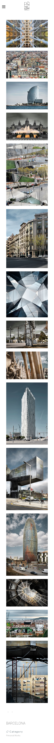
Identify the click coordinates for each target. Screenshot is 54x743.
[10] (27, 319)
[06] (27, 577)
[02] (27, 446)
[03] (27, 512)
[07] (27, 270)
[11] (27, 639)
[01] (27, 80)
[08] (27, 608)
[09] (27, 111)
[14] (27, 381)
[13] (27, 705)
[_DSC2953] (27, 49)
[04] (27, 207)
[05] (27, 350)
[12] (27, 142)
